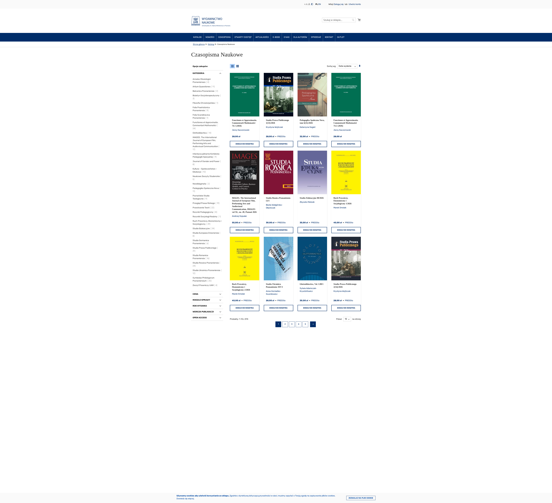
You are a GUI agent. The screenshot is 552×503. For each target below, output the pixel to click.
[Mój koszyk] (359, 20)
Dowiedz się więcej (185, 498)
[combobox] (339, 20)
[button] (316, 4)
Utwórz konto (355, 4)
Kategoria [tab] (198, 73)
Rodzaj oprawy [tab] (201, 300)
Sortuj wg (331, 66)
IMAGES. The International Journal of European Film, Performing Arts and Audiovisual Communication (205, 143)
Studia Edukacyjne (204, 228)
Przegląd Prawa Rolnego (206, 203)
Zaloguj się (339, 4)
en (319, 4)
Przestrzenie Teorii (204, 207)
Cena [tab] (195, 294)
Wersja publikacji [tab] (203, 312)
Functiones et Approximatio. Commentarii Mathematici (205, 125)
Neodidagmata (201, 184)
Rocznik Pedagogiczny (205, 212)
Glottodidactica (202, 133)
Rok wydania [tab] (200, 306)
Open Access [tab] (200, 317)
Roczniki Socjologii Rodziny (207, 216)
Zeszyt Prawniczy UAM (205, 285)
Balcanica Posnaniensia (205, 91)
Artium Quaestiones (204, 86)
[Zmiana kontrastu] (312, 4)
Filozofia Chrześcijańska (205, 103)
